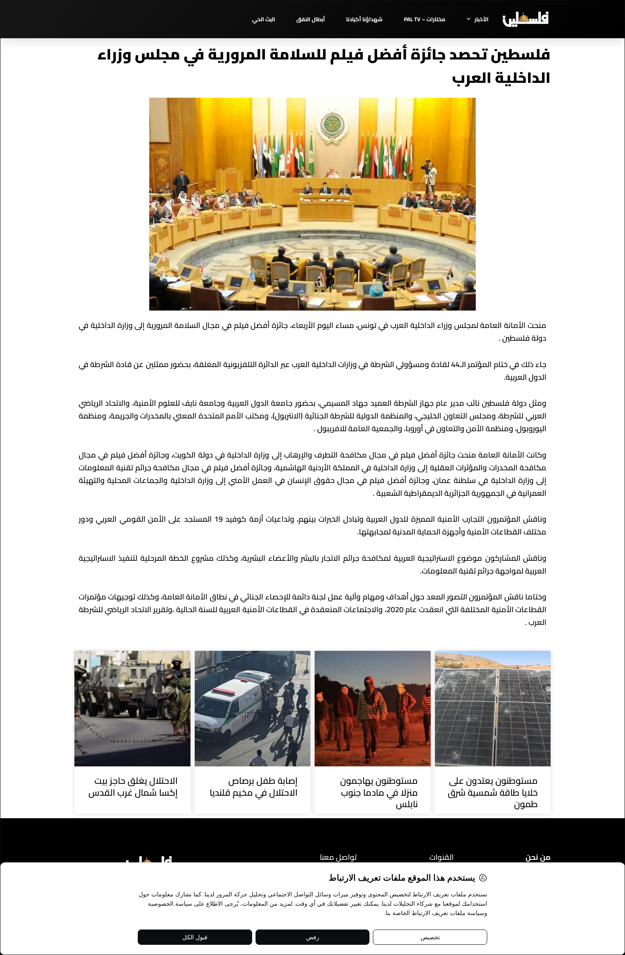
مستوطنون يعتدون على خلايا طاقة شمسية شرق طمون (493, 792)
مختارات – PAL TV (425, 19)
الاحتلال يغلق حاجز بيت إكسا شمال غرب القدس (133, 786)
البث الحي (263, 19)
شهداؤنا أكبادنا (364, 19)
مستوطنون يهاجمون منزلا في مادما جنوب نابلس (379, 792)
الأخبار (481, 19)
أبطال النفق (310, 19)
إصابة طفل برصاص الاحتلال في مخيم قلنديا (254, 786)
